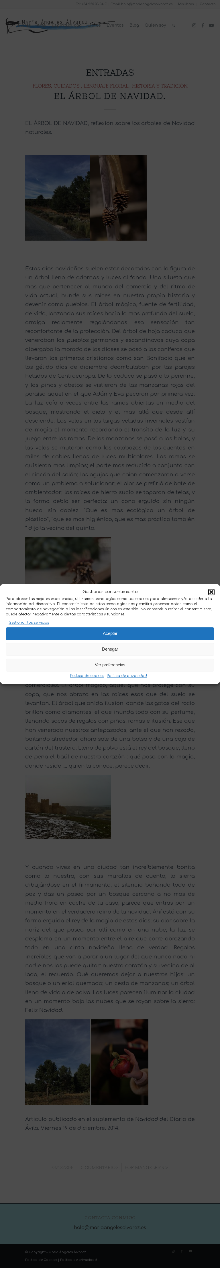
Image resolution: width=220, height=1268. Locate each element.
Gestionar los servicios (29, 623)
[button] (211, 592)
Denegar (110, 649)
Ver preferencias (110, 665)
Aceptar (110, 633)
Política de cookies (87, 676)
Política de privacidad (127, 676)
